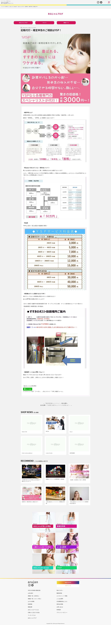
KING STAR (24, 431)
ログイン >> (68, 585)
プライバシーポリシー (62, 612)
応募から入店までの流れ (34, 612)
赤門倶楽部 (72, 453)
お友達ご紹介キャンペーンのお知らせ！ (58, 405)
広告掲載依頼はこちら (62, 601)
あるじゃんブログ (23, 22)
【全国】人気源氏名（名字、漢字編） (78, 480)
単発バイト (66, 22)
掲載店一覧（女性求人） (34, 596)
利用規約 (59, 609)
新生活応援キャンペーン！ (53, 403)
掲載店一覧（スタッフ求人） (35, 598)
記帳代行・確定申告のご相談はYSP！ (30, 501)
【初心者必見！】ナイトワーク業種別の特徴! (55, 502)
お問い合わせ (60, 607)
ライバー (45, 22)
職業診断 (30, 607)
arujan (56, 623)
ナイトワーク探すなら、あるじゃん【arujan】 (9, 6)
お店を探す (30, 593)
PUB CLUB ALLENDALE (27, 453)
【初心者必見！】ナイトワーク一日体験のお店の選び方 (79, 502)
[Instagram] (98, 2)
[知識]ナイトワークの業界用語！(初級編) (55, 479)
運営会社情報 (60, 604)
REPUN (47, 431)
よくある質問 (60, 598)
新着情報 (30, 604)
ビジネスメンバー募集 (62, 596)
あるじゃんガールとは (33, 609)
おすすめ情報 (31, 601)
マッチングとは (31, 615)
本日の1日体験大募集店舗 (34, 590)
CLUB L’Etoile (49, 453)
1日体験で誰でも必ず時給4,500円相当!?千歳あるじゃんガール (31, 480)
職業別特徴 (59, 593)
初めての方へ (60, 590)
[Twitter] (101, 2)
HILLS (71, 431)
